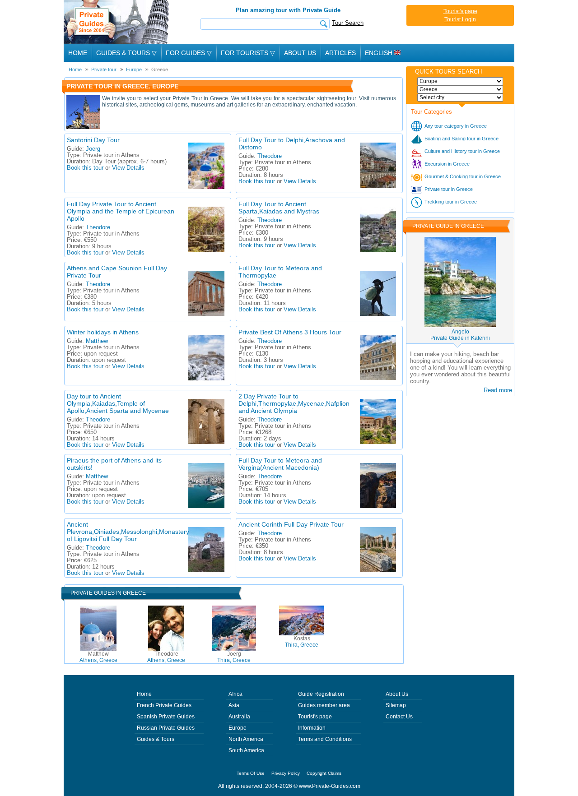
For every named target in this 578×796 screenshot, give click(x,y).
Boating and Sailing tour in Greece (461, 138)
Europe (237, 728)
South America (246, 750)
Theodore (269, 156)
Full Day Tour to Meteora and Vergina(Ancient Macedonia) (280, 464)
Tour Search (348, 22)
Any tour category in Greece (455, 126)
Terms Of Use (251, 773)
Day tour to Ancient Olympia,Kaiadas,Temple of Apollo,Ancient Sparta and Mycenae (118, 403)
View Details (128, 168)
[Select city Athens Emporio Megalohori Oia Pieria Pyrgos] (460, 97)
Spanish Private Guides (166, 716)
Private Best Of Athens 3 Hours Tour (289, 332)
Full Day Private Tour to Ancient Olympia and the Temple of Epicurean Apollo (120, 211)
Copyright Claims (324, 773)
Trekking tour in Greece (450, 201)
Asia (233, 705)
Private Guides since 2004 (117, 22)
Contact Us (399, 716)
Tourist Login (460, 19)
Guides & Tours (155, 739)
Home (77, 52)
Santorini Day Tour (93, 139)
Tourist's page (460, 11)
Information (312, 728)
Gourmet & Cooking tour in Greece (462, 176)
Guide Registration (321, 694)
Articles (340, 52)
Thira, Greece (234, 657)
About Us (300, 52)
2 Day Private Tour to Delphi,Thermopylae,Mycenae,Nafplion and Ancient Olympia (294, 403)
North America (245, 739)
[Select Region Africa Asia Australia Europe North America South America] (460, 81)
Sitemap (396, 705)
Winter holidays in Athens (103, 332)
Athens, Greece (98, 657)
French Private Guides (164, 705)
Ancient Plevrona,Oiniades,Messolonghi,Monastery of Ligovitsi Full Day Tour (128, 531)
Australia (239, 716)
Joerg (93, 149)
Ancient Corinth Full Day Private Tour (291, 524)
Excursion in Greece (447, 164)
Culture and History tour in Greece (462, 151)
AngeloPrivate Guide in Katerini (460, 335)
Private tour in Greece (448, 189)
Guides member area (324, 705)
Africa (235, 694)
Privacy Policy (285, 773)
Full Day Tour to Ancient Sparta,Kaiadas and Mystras (278, 207)
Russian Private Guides (166, 728)
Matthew (97, 341)
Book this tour (85, 168)
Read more (498, 390)
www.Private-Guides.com (329, 786)
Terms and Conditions (325, 739)
